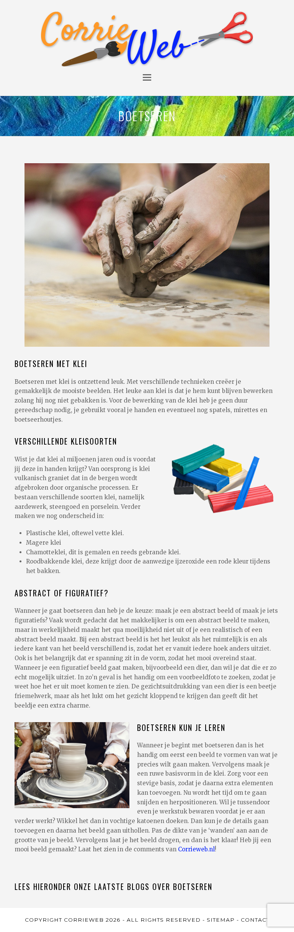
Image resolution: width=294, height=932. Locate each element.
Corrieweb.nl (196, 849)
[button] (147, 77)
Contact (255, 920)
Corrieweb (84, 920)
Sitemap (221, 920)
